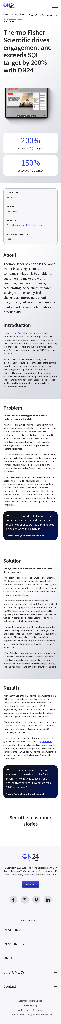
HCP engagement (34, 225)
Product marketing (15, 225)
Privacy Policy (30, 1005)
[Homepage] (14, 5)
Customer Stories (19, 14)
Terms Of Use (35, 1000)
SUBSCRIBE (31, 884)
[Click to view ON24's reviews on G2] (30, 914)
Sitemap (23, 1000)
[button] (30, 931)
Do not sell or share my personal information (30, 1014)
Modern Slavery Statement (31, 1010)
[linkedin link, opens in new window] (48, 900)
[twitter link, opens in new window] (25, 900)
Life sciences (12, 211)
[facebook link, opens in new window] (13, 900)
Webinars (10, 197)
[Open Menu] (55, 5)
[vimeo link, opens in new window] (36, 900)
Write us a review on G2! (30, 920)
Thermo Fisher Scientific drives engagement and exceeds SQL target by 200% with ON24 (43, 15)
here (32, 874)
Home (5, 14)
